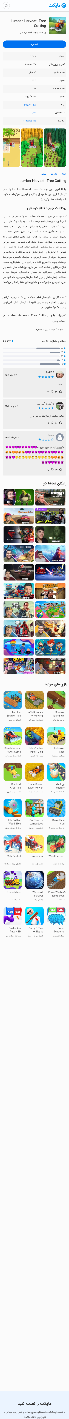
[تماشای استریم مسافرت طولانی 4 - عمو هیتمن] (19, 517)
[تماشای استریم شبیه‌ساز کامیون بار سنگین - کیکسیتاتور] (19, 592)
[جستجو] (6, 5)
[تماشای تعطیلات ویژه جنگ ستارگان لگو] (50, 573)
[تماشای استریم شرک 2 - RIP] (19, 498)
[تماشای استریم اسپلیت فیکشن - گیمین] (19, 554)
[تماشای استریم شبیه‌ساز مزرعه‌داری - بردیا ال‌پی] (50, 498)
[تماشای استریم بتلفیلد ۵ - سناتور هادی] (50, 554)
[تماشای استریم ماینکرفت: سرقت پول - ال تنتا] (50, 667)
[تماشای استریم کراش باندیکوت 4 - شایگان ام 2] (19, 667)
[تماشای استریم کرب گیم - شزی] (19, 648)
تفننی (33, 113)
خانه (64, 174)
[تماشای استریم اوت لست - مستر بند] (50, 535)
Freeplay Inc (30, 121)
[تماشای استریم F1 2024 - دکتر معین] (50, 517)
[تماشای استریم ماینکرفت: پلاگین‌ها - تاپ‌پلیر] (50, 610)
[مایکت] (57, 8)
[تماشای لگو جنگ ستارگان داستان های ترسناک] (19, 535)
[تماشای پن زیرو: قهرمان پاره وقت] (50, 648)
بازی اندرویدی (29, 105)
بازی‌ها (54, 174)
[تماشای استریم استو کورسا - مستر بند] (19, 573)
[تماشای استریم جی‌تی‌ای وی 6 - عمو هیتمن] (19, 610)
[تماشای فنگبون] (50, 592)
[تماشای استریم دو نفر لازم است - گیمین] (50, 629)
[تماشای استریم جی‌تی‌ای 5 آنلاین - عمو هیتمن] (19, 629)
